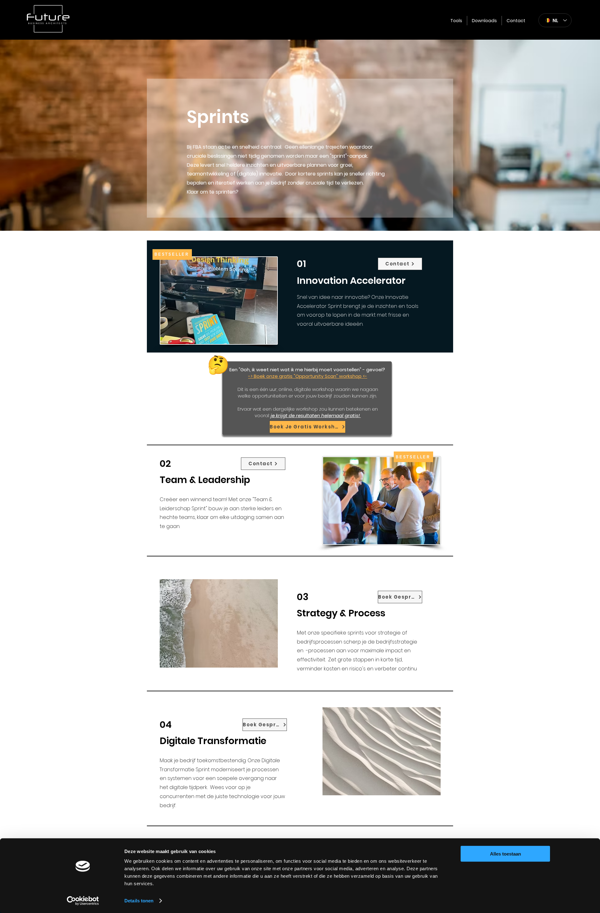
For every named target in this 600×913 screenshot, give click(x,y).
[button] (456, 20)
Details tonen (138, 900)
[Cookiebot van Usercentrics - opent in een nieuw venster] (83, 901)
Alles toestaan (505, 853)
